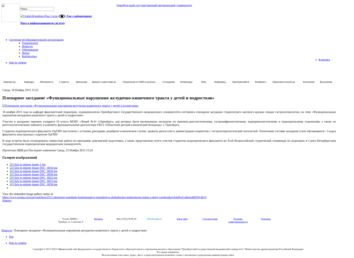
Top (11, 236)
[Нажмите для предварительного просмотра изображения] (70, 105)
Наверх (7, 200)
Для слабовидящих (79, 16)
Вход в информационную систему (42, 23)
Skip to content (17, 62)
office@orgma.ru (154, 219)
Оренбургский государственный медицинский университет (154, 5)
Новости (6, 230)
